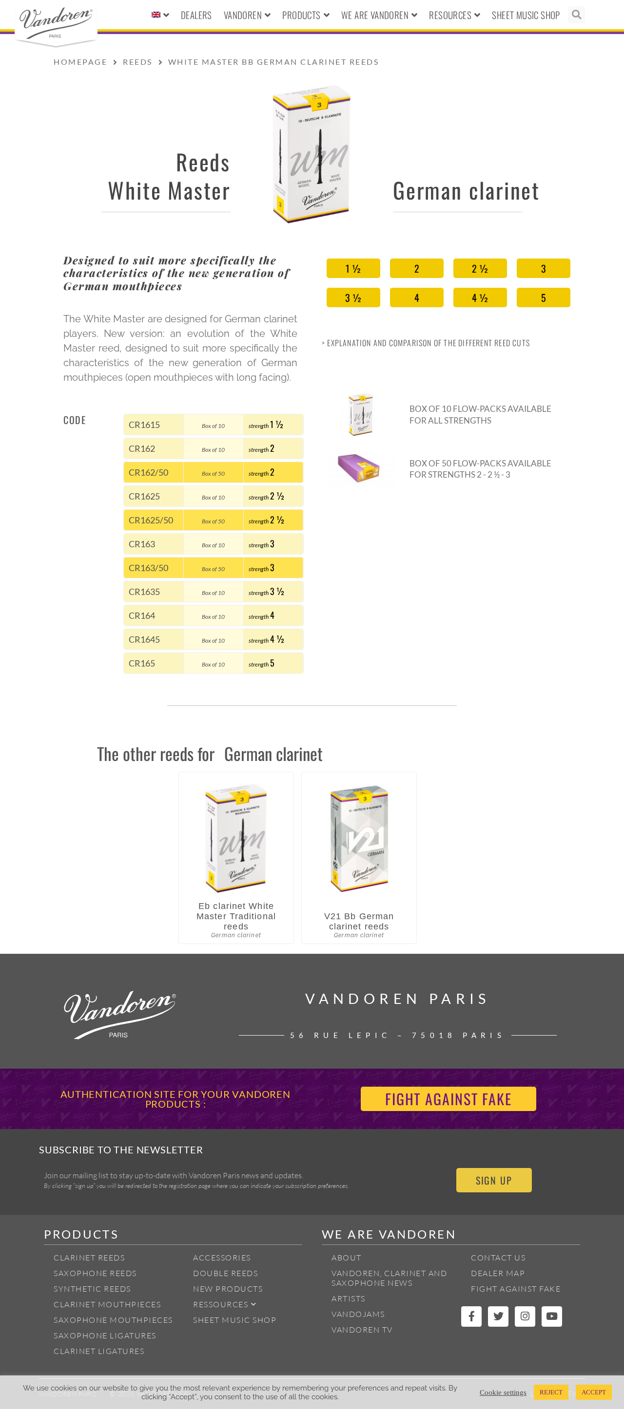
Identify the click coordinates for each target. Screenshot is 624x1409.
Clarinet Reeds (89, 1257)
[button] (576, 14)
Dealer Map (498, 1273)
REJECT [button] (551, 1392)
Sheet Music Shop (526, 14)
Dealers (196, 14)
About (347, 1257)
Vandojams (358, 1314)
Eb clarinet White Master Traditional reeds (236, 916)
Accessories (222, 1257)
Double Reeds (225, 1273)
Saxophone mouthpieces (113, 1320)
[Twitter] (498, 1316)
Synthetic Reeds (92, 1289)
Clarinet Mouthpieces (107, 1304)
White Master (169, 189)
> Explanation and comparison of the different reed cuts (426, 343)
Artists (349, 1298)
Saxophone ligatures (105, 1335)
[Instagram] (525, 1316)
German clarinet (466, 189)
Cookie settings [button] (503, 1392)
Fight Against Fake (516, 1289)
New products (228, 1289)
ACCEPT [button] (594, 1392)
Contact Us (498, 1257)
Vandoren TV (362, 1330)
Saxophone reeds (95, 1273)
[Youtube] (552, 1316)
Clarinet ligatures (99, 1351)
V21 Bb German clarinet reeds (359, 921)
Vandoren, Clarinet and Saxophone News (389, 1278)
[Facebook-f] (471, 1316)
